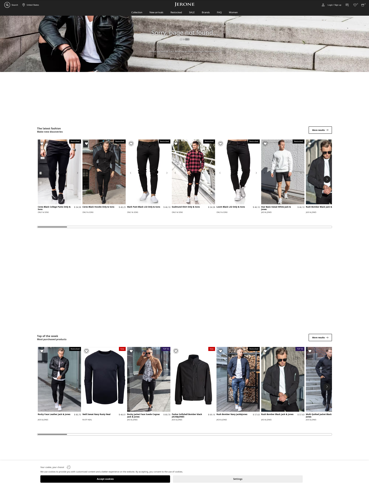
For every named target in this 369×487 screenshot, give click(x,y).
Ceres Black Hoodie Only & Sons (98, 207)
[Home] (181, 39)
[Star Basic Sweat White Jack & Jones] (282, 171)
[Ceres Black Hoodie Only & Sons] (104, 171)
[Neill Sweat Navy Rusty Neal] (104, 379)
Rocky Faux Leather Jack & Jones (54, 414)
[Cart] (363, 5)
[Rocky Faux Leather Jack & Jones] (59, 379)
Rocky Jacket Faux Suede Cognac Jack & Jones (143, 415)
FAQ (219, 12)
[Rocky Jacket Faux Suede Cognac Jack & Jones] (148, 379)
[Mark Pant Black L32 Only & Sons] (148, 171)
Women (233, 12)
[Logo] (184, 4)
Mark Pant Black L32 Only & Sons (143, 207)
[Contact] (347, 5)
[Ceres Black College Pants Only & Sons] (59, 171)
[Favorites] (355, 5)
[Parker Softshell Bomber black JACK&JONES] (193, 379)
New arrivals (156, 12)
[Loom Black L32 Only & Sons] (238, 171)
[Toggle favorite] (42, 143)
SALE (192, 12)
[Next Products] (327, 179)
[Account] (323, 5)
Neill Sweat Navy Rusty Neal (96, 414)
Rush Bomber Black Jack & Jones (322, 207)
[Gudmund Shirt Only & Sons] (193, 171)
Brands (206, 12)
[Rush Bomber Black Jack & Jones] (327, 171)
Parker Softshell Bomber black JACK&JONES (187, 415)
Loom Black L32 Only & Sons (230, 207)
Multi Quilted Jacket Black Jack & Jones (322, 415)
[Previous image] (41, 173)
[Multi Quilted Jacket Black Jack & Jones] (327, 379)
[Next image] (77, 173)
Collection (136, 12)
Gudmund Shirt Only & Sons (186, 207)
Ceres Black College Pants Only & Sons (54, 208)
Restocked (176, 12)
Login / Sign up (334, 5)
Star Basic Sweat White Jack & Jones (276, 208)
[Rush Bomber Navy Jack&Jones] (238, 379)
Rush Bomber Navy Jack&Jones (231, 414)
